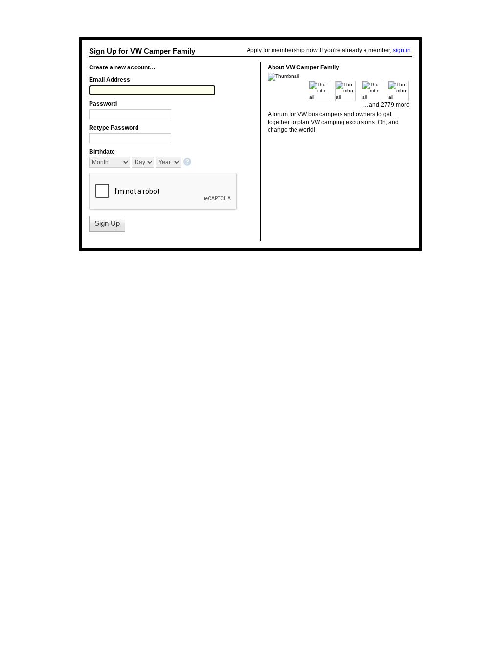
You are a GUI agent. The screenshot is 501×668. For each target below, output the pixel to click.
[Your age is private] (188, 162)
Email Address (109, 79)
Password (103, 103)
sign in (401, 50)
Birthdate (102, 151)
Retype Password (113, 127)
